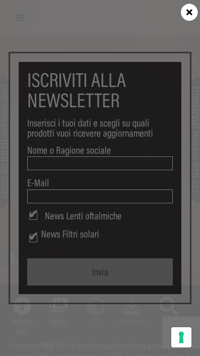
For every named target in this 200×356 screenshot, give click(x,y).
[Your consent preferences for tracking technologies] (181, 337)
